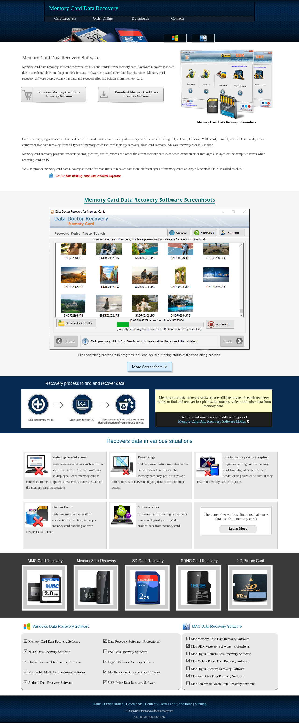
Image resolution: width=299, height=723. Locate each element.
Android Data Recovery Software (50, 682)
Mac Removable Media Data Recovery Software (223, 684)
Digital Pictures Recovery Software (131, 662)
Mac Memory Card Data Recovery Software (220, 639)
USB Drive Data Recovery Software (132, 682)
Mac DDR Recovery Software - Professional (220, 646)
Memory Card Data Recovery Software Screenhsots (149, 199)
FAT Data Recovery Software (127, 652)
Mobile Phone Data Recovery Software (134, 672)
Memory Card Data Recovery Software (54, 641)
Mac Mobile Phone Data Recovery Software (220, 661)
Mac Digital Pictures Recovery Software (217, 669)
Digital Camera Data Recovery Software (55, 662)
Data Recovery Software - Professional (134, 641)
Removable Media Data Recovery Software (56, 672)
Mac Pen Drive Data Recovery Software (217, 676)
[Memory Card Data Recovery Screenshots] (226, 118)
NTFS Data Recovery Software (49, 652)
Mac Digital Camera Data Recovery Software (221, 654)
